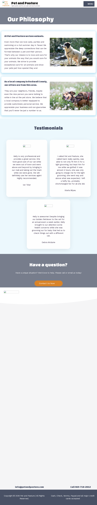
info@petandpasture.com (29, 487)
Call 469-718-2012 (80, 487)
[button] (48, 283)
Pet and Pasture (24, 3)
